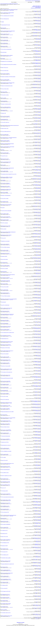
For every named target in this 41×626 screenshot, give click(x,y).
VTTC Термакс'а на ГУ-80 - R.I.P (5, 591)
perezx (36, 105)
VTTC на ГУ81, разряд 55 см (5, 122)
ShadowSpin (36, 242)
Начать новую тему (38, 7)
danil (36, 318)
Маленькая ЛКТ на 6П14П (5, 219)
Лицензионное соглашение (20, 622)
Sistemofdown (35, 29)
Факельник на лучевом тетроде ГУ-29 (6, 402)
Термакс (36, 160)
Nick (40, 447)
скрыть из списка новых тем (37, 5)
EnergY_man (39, 133)
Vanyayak (39, 173)
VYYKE (36, 53)
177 (11, 10)
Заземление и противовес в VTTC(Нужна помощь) (8, 76)
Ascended (36, 434)
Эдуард (37, 367)
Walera (36, 190)
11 (11, 290)
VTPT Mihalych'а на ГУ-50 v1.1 (5, 594)
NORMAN (39, 78)
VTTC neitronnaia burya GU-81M (5, 405)
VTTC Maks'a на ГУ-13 (4, 530)
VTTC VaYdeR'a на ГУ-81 (4, 554)
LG (40, 279)
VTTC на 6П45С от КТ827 (5, 213)
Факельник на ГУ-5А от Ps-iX (5, 253)
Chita (36, 129)
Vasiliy (40, 14)
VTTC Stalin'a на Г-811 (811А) (5, 597)
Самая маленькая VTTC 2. (4, 338)
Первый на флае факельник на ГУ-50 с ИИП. (7, 411)
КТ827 (36, 193)
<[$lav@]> (39, 130)
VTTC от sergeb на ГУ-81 (4, 527)
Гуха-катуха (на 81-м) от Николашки (6, 210)
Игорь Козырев (35, 32)
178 (12, 10)
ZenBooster (35, 108)
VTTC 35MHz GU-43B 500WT (5, 408)
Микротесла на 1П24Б (4, 46)
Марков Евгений (35, 236)
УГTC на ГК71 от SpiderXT (5, 393)
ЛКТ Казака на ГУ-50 (4, 533)
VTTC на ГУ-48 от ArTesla (5, 88)
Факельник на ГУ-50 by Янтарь (5, 347)
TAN (40, 121)
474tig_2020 (39, 57)
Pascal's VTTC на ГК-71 (4, 460)
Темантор (39, 72)
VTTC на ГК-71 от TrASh (4, 250)
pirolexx (36, 154)
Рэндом (36, 513)
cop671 (36, 455)
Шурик (40, 511)
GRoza (36, 187)
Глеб (36, 26)
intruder (40, 267)
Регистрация (29, 0)
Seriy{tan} (39, 313)
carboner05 (36, 577)
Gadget (36, 120)
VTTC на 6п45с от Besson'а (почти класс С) (7, 350)
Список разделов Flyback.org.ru (35, 0)
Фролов (36, 175)
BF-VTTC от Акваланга (4, 222)
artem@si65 (35, 510)
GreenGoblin (35, 382)
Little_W (39, 276)
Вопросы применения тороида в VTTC (6, 615)
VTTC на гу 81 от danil (4, 317)
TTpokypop (39, 334)
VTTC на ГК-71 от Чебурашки (5, 183)
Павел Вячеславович (38, 544)
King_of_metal (35, 169)
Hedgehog (36, 20)
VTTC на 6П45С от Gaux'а (5, 472)
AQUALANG (35, 224)
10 (10, 290)
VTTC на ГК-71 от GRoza (4, 198)
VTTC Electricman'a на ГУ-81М (5, 481)
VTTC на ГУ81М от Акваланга (5, 247)
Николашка (39, 176)
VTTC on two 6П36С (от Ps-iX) (5, 484)
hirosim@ (39, 331)
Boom (40, 148)
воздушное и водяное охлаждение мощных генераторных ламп (10, 125)
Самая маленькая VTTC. (4, 119)
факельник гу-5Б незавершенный (5, 195)
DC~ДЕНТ (39, 209)
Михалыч (36, 595)
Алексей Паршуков (34, 257)
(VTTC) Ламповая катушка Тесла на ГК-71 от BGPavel (8, 64)
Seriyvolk (39, 179)
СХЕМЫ (2, 21)
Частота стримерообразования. (5, 469)
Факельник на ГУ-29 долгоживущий (6, 204)
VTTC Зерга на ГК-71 (4, 414)
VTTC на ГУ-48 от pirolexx (5, 152)
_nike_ (37, 443)
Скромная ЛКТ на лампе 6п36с (5, 280)
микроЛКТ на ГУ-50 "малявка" (5, 423)
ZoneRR (39, 535)
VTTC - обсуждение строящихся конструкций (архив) (8, 515)
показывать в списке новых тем (36, 6)
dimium (36, 59)
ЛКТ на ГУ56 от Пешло (4, 259)
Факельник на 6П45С (4, 256)
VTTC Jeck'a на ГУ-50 (4, 262)
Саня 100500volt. (38, 465)
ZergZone (39, 416)
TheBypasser (35, 172)
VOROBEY (39, 270)
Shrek (40, 398)
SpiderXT (36, 394)
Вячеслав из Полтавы (38, 401)
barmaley (39, 307)
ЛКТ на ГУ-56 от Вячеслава (5, 399)
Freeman (39, 480)
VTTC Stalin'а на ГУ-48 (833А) (5, 277)
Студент (36, 321)
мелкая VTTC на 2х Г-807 (4, 521)
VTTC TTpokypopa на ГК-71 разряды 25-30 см (7, 332)
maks (40, 532)
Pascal (36, 461)
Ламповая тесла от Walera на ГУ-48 (6, 189)
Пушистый (35, 522)
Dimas (36, 309)
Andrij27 (36, 99)
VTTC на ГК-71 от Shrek (4, 396)
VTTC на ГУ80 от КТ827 (4, 289)
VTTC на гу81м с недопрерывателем (6, 49)
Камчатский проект (4, 271)
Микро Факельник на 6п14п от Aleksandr (7, 55)
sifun (36, 568)
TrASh (36, 251)
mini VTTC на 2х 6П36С (4, 268)
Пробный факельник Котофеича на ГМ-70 (7, 341)
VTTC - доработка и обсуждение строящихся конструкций (9, 9)
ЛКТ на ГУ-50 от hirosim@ (5, 353)
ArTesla (37, 90)
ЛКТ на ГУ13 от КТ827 (4, 283)
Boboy (36, 303)
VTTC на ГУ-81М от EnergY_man (5, 131)
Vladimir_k (36, 498)
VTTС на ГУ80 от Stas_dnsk (5, 448)
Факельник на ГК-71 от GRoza (5, 186)
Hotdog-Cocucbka (35, 385)
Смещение (2, 149)
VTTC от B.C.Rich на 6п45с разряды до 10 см (7, 463)
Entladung (39, 75)
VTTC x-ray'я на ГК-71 (4, 588)
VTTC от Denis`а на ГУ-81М (5, 356)
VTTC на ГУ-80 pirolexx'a (4, 323)
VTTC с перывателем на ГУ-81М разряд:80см (7, 12)
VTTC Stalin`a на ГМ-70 (4, 600)
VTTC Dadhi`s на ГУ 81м (4, 201)
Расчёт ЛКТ (3, 207)
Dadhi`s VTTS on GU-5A (4, 67)
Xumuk (36, 373)
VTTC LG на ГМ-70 (4, 609)
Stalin (36, 102)
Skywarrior (39, 81)
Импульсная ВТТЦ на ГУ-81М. (5, 466)
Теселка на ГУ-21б (3, 518)
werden (40, 413)
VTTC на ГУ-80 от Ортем (4, 70)
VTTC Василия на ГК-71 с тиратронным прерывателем (8, 137)
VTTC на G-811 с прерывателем (5, 216)
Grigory (36, 516)
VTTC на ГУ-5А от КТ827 (4, 286)
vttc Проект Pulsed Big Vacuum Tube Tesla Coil (7, 314)
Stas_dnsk (36, 449)
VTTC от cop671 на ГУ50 (4, 454)
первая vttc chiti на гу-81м (4, 128)
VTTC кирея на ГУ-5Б (4, 551)
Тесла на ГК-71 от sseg (4, 155)
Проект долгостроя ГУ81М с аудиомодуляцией (7, 146)
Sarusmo (36, 114)
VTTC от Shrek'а (3, 457)
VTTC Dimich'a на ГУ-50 (4, 548)
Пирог (40, 142)
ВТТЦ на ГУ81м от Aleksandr (5, 140)
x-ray (36, 111)
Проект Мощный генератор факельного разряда (7, 82)
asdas (36, 306)
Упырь (36, 163)
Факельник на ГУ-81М (4, 545)
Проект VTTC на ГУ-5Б (4, 536)
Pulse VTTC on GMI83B (4, 192)
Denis (36, 358)
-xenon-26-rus (35, 245)
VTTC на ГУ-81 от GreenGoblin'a (5, 381)
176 (10, 10)
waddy (36, 489)
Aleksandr (36, 56)
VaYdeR (36, 556)
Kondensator (35, 495)
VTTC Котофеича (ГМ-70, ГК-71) (5, 420)
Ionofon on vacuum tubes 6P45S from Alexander (7, 143)
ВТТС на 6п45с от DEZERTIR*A (5, 524)
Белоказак (36, 440)
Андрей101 (35, 117)
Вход (26, 0)
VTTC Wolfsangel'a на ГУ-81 (5, 542)
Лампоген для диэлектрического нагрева (6, 85)
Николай (36, 23)
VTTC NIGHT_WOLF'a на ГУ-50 (5, 612)
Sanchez (40, 575)
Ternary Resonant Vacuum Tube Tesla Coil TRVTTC (8, 274)
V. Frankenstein (35, 123)
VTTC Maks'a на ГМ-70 (4, 585)
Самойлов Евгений (35, 62)
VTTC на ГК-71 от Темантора (5, 73)
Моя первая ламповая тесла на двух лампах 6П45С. (8, 417)
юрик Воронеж (39, 188)
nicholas (40, 380)
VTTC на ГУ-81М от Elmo (4, 134)
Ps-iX (36, 254)
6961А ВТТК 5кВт (3, 52)
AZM (40, 471)
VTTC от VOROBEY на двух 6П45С (6, 451)
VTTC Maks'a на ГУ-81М (4, 582)
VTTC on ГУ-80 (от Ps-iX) (4, 387)
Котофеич (39, 112)
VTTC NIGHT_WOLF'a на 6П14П (6, 603)
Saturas (40, 194)
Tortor (40, 383)
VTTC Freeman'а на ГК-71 (4, 478)
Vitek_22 (39, 54)
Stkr (40, 124)
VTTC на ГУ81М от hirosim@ (5, 329)
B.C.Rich (36, 464)
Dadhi (36, 93)
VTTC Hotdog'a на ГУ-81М (5, 384)
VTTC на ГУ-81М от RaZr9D (5, 79)
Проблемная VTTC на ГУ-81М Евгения (6, 61)
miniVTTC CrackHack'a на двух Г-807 (6, 475)
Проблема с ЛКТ (3, 113)
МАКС (36, 181)
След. (37, 618)
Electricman (39, 197)
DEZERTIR (39, 517)
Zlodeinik (36, 431)
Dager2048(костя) (35, 50)
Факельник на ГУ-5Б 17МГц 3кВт (6, 344)
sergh (40, 206)
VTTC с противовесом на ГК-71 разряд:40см (7, 15)
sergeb (36, 528)
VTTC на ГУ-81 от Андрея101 (5, 116)
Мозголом (36, 44)
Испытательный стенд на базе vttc (6, 445)
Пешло (40, 145)
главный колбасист (38, 60)
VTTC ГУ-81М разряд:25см (5, 18)
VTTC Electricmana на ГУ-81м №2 (6, 335)
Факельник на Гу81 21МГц (5, 320)
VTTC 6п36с (3, 58)
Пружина (36, 391)
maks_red (36, 312)
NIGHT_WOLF (35, 501)
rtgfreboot (36, 364)
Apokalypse (39, 258)
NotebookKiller (35, 580)
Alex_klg (39, 11)
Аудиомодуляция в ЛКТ (4, 390)
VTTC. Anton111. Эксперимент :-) (5, 539)
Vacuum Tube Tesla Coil (13, 3)
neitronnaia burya (35, 87)
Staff (36, 571)
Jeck (36, 263)
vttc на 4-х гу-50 (3, 487)
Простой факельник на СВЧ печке (6, 326)
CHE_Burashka (35, 184)
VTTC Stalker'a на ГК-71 (4, 606)
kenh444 (36, 126)
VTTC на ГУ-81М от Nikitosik (5, 265)
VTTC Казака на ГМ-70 (4, 490)
